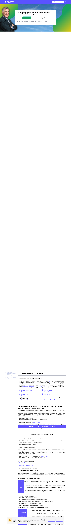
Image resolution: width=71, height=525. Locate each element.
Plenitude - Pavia (24, 395)
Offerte (22, 1)
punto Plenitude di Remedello (28, 386)
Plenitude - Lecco (24, 389)
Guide (17, 1)
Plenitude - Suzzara (25, 401)
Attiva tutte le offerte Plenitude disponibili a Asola (11, 381)
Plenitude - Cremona (25, 394)
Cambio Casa (29, 1)
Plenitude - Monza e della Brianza (27, 390)
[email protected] (36, 422)
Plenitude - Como (24, 393)
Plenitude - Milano (47, 393)
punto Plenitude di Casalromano (41, 386)
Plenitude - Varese (47, 391)
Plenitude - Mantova (25, 399)
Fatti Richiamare (59, 1)
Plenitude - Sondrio (48, 390)
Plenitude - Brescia (47, 389)
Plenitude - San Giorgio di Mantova (51, 399)
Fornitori (37, 1)
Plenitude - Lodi (47, 394)
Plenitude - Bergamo (25, 391)
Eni (49, 381)
